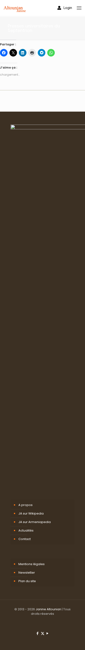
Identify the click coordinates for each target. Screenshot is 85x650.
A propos (25, 505)
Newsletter (26, 572)
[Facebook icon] (37, 633)
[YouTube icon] (47, 633)
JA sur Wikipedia (31, 513)
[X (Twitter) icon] (42, 633)
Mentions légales (31, 564)
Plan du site (27, 581)
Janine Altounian (48, 609)
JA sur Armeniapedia (34, 522)
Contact (24, 539)
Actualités (26, 530)
